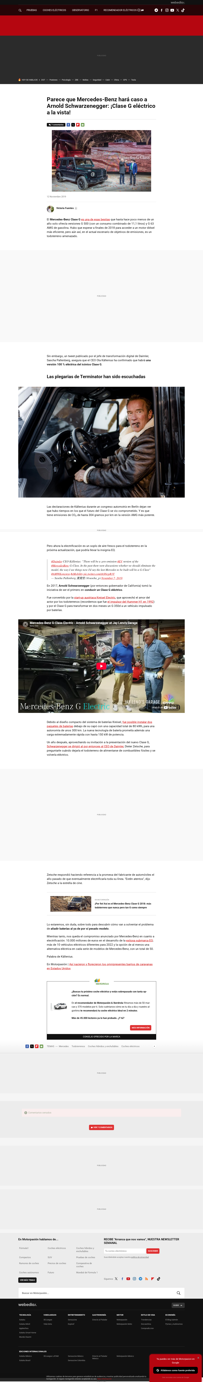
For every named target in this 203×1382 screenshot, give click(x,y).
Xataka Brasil (24, 1360)
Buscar (178, 1293)
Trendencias (146, 1320)
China (116, 80)
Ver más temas (27, 1280)
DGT (43, 80)
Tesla (133, 80)
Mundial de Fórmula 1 (87, 1272)
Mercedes (64, 1046)
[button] (66, 208)
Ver (102, 1127)
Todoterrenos (78, 1046)
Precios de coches (57, 1263)
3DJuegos (48, 1320)
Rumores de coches (29, 1263)
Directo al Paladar (99, 1320)
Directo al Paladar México (99, 1357)
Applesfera (23, 1328)
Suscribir (153, 1251)
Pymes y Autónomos (174, 1324)
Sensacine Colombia (76, 1360)
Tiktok (183, 10)
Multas (85, 80)
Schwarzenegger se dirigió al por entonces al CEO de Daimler (85, 746)
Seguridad (97, 80)
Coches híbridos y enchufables (103, 1046)
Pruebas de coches (85, 1257)
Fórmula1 (24, 1248)
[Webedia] (178, 2)
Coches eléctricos (130, 1046)
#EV (119, 561)
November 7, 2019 (111, 578)
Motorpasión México (125, 1356)
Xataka (22, 1320)
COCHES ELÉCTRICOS (54, 10)
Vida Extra (48, 1324)
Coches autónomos (29, 1272)
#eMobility (77, 574)
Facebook (161, 10)
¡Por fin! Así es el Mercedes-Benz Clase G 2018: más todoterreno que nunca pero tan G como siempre (123, 905)
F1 (96, 10)
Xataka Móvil (24, 1324)
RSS (146, 1278)
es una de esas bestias (95, 219)
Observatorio (80, 10)
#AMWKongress (60, 574)
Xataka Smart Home (27, 1333)
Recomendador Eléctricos (120, 10)
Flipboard (78, 125)
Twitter (177, 10)
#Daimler (56, 561)
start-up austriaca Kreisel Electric (94, 597)
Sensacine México (75, 1356)
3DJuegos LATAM (51, 1356)
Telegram (156, 10)
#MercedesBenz (60, 565)
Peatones (53, 80)
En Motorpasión (102, 900)
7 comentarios (57, 125)
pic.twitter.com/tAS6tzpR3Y (99, 574)
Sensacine (72, 1320)
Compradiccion (147, 1328)
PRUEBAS (32, 10)
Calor (108, 80)
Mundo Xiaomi (25, 1337)
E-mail (82, 125)
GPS (125, 80)
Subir (176, 1305)
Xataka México (25, 1356)
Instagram (167, 10)
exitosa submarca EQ (139, 940)
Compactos (25, 1257)
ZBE (76, 80)
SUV (50, 1257)
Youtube (172, 10)
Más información (141, 1028)
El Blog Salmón (171, 1320)
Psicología (66, 80)
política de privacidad (140, 1257)
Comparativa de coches (84, 1265)
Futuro (51, 1272)
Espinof (71, 1324)
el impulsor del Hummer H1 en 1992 (130, 601)
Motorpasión (122, 1320)
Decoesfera (146, 1324)
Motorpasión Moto (124, 1324)
